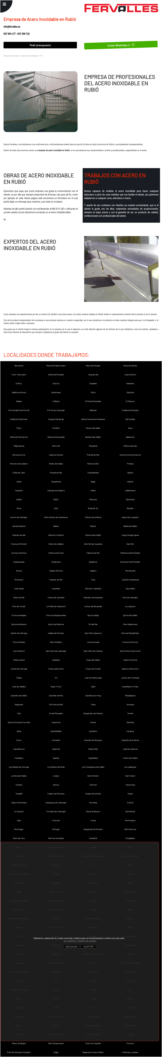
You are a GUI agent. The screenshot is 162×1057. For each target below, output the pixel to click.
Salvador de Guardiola (93, 597)
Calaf (93, 686)
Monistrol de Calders (19, 463)
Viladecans (56, 562)
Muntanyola (130, 570)
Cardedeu (19, 758)
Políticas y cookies (130, 1052)
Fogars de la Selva (93, 793)
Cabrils (130, 481)
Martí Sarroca (130, 829)
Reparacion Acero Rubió (93, 1052)
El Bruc (19, 383)
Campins (19, 490)
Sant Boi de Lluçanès (93, 544)
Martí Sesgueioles (56, 1043)
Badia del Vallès (130, 526)
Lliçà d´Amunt (130, 374)
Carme (93, 722)
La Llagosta (130, 606)
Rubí (56, 508)
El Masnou (130, 401)
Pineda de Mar (56, 472)
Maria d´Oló (93, 749)
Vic (56, 677)
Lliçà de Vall (93, 374)
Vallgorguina (18, 446)
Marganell (93, 446)
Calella (19, 499)
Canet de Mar (19, 597)
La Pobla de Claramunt (56, 606)
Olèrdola (130, 722)
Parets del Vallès (93, 428)
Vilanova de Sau (130, 446)
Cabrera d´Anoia (56, 455)
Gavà (130, 428)
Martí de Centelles (56, 838)
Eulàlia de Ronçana (130, 410)
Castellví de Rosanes (93, 740)
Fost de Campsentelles (56, 615)
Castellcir (93, 731)
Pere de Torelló (18, 606)
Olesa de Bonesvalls (56, 437)
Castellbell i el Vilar (130, 686)
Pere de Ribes (19, 642)
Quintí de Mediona (56, 624)
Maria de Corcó (18, 455)
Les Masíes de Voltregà (19, 767)
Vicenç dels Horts (56, 669)
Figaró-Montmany (19, 802)
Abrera (56, 785)
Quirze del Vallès (130, 615)
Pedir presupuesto (40, 45)
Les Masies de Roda (56, 767)
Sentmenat (130, 811)
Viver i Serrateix (19, 374)
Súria (93, 392)
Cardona (130, 731)
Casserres (56, 722)
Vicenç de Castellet (56, 597)
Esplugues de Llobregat (56, 802)
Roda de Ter (93, 508)
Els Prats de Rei (56, 704)
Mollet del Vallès (56, 463)
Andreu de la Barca (93, 517)
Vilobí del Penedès (56, 374)
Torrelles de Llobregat (56, 811)
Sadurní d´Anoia (130, 660)
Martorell (56, 446)
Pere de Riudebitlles (130, 633)
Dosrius (56, 383)
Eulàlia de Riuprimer (19, 419)
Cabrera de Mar (93, 553)
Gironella (93, 802)
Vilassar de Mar (56, 579)
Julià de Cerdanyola (130, 579)
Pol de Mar (93, 624)
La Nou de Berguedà (93, 606)
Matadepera (130, 695)
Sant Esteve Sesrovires (130, 651)
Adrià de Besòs (18, 526)
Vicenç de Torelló (93, 669)
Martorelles (130, 419)
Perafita (56, 428)
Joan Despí (19, 588)
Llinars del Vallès (130, 758)
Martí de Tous (19, 838)
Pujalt (56, 1052)
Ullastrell (56, 749)
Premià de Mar (93, 455)
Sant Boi (130, 544)
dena (19, 731)
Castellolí (93, 838)
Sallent (56, 526)
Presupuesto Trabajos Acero (11, 55)
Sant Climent (93, 776)
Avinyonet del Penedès (130, 562)
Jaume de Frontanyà (130, 677)
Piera (19, 428)
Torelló (130, 713)
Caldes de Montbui (56, 633)
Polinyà (130, 463)
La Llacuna (18, 811)
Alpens (130, 472)
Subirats (130, 392)
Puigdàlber (130, 838)
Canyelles (56, 588)
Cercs (18, 740)
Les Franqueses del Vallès (93, 767)
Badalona (93, 562)
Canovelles (130, 588)
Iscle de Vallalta (19, 686)
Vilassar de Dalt (19, 535)
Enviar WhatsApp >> (119, 45)
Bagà (93, 481)
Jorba (93, 820)
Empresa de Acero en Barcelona (30, 55)
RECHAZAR (71, 946)
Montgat (56, 829)
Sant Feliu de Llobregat (56, 651)
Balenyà (93, 410)
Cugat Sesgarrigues (130, 535)
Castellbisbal (93, 472)
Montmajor (19, 829)
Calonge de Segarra (56, 490)
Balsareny (130, 437)
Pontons (130, 1043)
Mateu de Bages (19, 1043)
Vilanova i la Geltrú (56, 535)
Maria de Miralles (93, 365)
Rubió (56, 499)
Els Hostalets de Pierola (18, 410)
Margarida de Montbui (93, 829)
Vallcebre (130, 383)
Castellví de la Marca (130, 740)
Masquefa (19, 704)
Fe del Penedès (56, 713)
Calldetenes (130, 490)
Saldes (19, 401)
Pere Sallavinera (130, 624)
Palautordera (19, 660)
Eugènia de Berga (56, 419)
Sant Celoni (130, 776)
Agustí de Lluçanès (130, 517)
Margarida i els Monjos (93, 713)
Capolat (56, 758)
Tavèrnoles (130, 785)
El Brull (130, 802)
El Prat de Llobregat (56, 410)
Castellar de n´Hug (93, 695)
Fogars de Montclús (55, 793)
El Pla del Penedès (93, 401)
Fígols (130, 793)
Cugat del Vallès (93, 660)
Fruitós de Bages (18, 615)
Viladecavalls (18, 562)
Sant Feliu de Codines (93, 651)
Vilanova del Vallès (93, 535)
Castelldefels (56, 731)
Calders (93, 570)
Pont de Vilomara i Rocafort (19, 1052)
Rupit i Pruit (56, 686)
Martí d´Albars (56, 642)
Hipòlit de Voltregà (19, 633)
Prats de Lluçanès (93, 1043)
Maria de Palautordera (56, 365)
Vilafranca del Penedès (130, 553)
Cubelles (93, 383)
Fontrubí (56, 820)
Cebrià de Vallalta (55, 544)
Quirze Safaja (93, 615)
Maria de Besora (93, 811)
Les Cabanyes (130, 767)
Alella (19, 481)
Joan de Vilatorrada (93, 677)
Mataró (93, 526)
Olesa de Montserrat (19, 437)
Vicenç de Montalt (19, 544)
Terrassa (130, 704)
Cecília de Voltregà (19, 669)
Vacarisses (56, 392)
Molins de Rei (93, 463)
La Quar (56, 776)
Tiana (93, 704)
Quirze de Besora (18, 624)
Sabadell (56, 660)
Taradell (18, 793)
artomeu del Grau (18, 553)
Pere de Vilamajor (130, 597)
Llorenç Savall (93, 642)
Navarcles (130, 499)
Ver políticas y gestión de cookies (79, 941)
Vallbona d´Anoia (19, 392)
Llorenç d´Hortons (130, 642)
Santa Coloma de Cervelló (19, 722)
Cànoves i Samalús (93, 588)
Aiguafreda (56, 481)
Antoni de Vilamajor (18, 517)
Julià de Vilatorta (130, 749)
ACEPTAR (88, 946)
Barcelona (19, 365)
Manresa (93, 499)
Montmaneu (130, 820)
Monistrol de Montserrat (130, 455)
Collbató (56, 401)
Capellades (93, 758)
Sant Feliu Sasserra (93, 633)
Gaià (19, 820)
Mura (19, 508)
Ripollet (130, 508)
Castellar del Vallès (19, 695)
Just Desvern (19, 651)
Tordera (18, 785)
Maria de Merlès (130, 365)
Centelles (56, 740)
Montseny (19, 579)
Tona (93, 579)
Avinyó (19, 570)
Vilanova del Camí (56, 553)
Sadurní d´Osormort (130, 669)
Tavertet (93, 785)
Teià (19, 713)
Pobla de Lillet (19, 472)
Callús (93, 490)
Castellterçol (18, 749)
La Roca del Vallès (19, 776)
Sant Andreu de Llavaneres (56, 517)
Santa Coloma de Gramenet (93, 419)
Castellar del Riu (56, 695)
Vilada (18, 677)
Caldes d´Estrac (56, 570)
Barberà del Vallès (93, 437)
